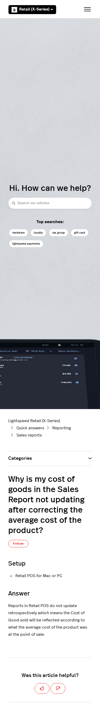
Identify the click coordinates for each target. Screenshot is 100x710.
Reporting (61, 428)
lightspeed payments (26, 243)
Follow (18, 543)
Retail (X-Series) (34, 9)
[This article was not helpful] (58, 688)
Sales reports (29, 435)
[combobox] (50, 203)
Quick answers (30, 428)
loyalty (38, 232)
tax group (58, 232)
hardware (18, 232)
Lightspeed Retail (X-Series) (34, 421)
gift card (79, 232)
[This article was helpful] (42, 688)
